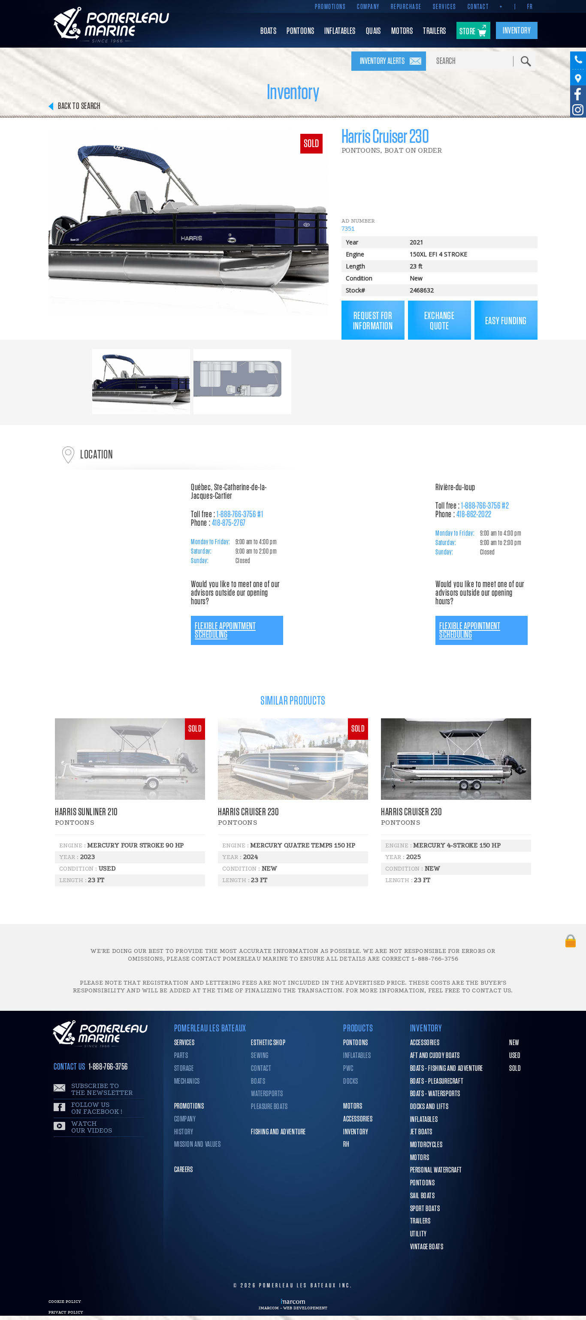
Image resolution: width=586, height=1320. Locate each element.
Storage (184, 1069)
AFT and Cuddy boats (435, 1056)
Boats (258, 1081)
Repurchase (406, 6)
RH (346, 1144)
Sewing (260, 1056)
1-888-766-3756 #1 (240, 514)
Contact (478, 6)
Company (368, 6)
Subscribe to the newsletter (102, 1089)
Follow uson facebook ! (96, 1108)
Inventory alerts (382, 61)
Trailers (420, 1221)
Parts (181, 1056)
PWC (348, 1069)
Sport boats (425, 1209)
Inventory (355, 1132)
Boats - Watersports (435, 1094)
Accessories (358, 1119)
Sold (515, 1069)
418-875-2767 (229, 522)
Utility (418, 1234)
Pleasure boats (269, 1107)
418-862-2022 (474, 514)
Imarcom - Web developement (293, 1308)
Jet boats (421, 1132)
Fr (530, 6)
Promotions (330, 6)
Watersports (267, 1094)
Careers (183, 1170)
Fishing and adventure (278, 1132)
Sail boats (422, 1196)
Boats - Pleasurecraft (437, 1081)
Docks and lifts (429, 1107)
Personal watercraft (436, 1170)
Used (514, 1056)
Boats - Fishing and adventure (446, 1069)
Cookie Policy (64, 1301)
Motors (352, 1106)
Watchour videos (91, 1127)
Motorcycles (426, 1145)
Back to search (79, 106)
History (183, 1132)
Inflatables (357, 1056)
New (514, 1043)
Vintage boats (427, 1247)
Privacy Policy (65, 1312)
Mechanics (187, 1081)
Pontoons (355, 1043)
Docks (350, 1081)
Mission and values (197, 1144)
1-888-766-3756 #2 (485, 505)
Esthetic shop (268, 1043)
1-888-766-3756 (108, 1066)
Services (444, 6)
